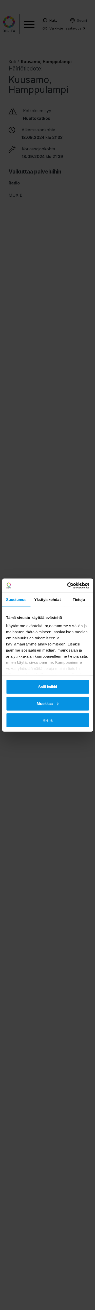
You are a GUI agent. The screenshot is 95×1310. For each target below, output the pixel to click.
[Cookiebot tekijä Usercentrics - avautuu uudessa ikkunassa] (67, 585)
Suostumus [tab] (16, 599)
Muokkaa (45, 703)
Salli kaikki (47, 687)
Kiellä (47, 720)
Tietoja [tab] (79, 599)
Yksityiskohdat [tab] (47, 599)
